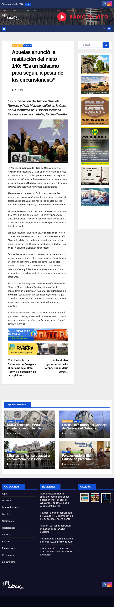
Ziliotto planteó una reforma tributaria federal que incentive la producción (56, 551)
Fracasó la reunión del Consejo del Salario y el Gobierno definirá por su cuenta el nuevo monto (56, 516)
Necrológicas (8, 528)
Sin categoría (9, 562)
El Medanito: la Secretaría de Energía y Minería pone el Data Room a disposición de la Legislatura (22, 368)
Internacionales (10, 507)
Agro (4, 494)
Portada (27, 45)
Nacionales (17, 45)
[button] (104, 28)
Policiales (7, 534)
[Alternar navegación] (54, 28)
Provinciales (22, 452)
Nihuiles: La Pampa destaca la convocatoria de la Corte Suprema (28, 459)
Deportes (6, 500)
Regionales (8, 555)
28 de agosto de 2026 (74, 433)
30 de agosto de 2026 (19, 433)
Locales (11, 421)
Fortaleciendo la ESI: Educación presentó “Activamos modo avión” (80, 459)
